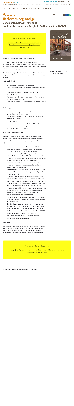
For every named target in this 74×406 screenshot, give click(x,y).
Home (5, 8)
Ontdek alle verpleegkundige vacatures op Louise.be (20, 269)
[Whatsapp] (70, 15)
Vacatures (12, 8)
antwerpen (32, 8)
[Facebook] (66, 15)
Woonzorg (10, 2)
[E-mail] (64, 15)
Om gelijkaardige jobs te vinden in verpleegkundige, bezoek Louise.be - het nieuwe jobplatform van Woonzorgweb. (24, 45)
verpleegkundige (22, 8)
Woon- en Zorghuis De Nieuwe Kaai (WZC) (60, 36)
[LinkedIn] (68, 15)
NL (69, 4)
